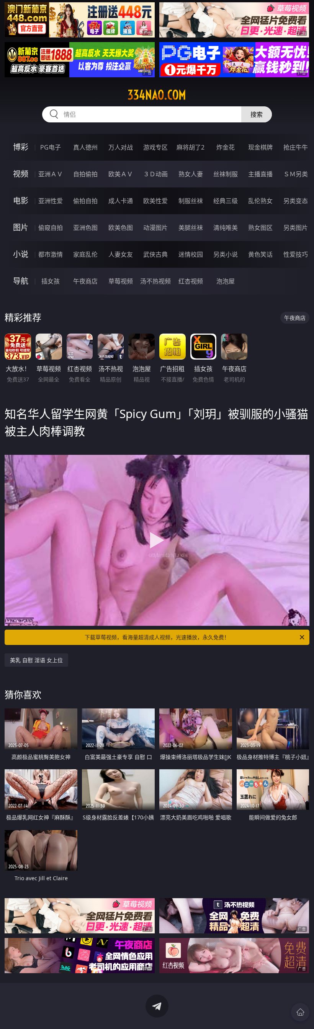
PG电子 (50, 147)
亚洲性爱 (50, 201)
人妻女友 (120, 254)
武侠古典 (155, 254)
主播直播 (260, 174)
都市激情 (50, 254)
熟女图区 (260, 227)
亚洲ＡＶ (50, 174)
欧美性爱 (155, 201)
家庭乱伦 (85, 254)
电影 (20, 200)
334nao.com (157, 95)
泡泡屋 (225, 281)
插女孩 (50, 281)
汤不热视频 (155, 281)
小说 (20, 254)
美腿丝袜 (190, 227)
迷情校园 (190, 254)
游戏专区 (155, 147)
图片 (20, 227)
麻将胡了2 (190, 147)
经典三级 (225, 201)
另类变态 (295, 201)
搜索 (256, 114)
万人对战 (120, 147)
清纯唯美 (225, 227)
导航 (20, 281)
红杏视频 (190, 281)
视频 (20, 174)
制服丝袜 (190, 201)
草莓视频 (120, 281)
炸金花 (225, 147)
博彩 (20, 147)
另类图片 (295, 227)
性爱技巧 (295, 254)
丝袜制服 (225, 174)
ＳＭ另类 (295, 174)
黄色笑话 (260, 254)
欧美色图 (120, 227)
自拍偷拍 (85, 174)
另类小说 (225, 254)
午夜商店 (85, 281)
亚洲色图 (85, 227)
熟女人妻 (190, 174)
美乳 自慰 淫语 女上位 (36, 660)
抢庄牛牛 (295, 147)
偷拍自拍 (85, 201)
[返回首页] (300, 1012)
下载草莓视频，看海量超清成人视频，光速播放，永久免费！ (157, 637)
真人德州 (85, 147)
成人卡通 (120, 201)
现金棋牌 (260, 147)
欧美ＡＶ (120, 174)
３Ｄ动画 (155, 174)
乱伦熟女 (260, 201)
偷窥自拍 (50, 227)
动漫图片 (155, 227)
